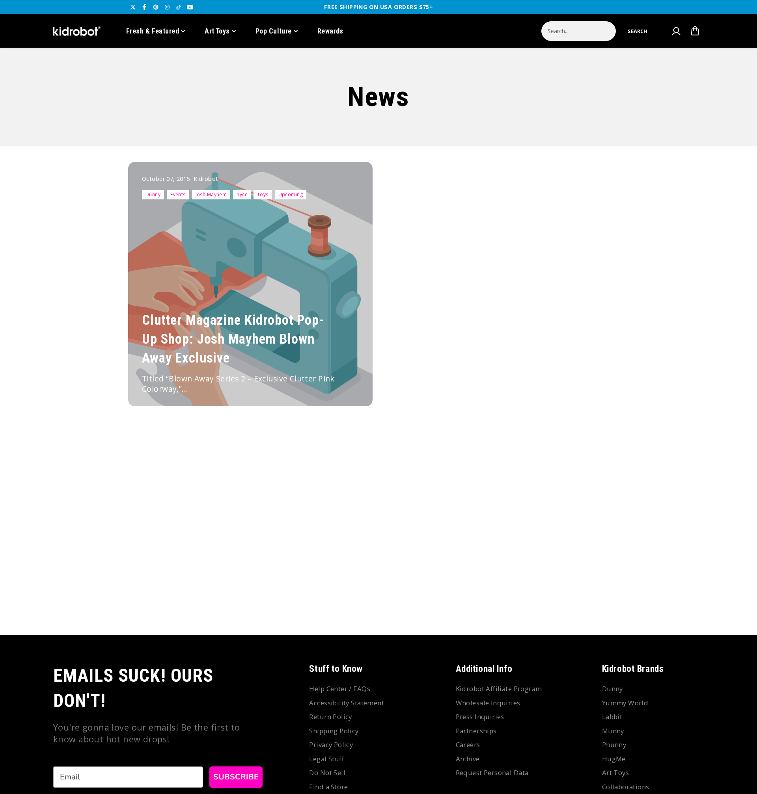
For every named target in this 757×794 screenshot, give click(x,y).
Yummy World (625, 702)
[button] (637, 31)
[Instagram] (167, 7)
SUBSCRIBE (236, 777)
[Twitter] (133, 7)
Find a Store (328, 786)
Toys (262, 194)
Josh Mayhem (211, 194)
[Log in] (675, 31)
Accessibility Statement (346, 702)
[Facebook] (144, 7)
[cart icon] (695, 31)
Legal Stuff (326, 758)
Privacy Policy (331, 744)
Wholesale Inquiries (488, 702)
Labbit (612, 716)
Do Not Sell (327, 772)
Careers (468, 744)
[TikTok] (178, 7)
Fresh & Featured (152, 31)
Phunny (614, 744)
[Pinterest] (155, 7)
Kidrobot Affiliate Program (499, 688)
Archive (468, 758)
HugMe (614, 758)
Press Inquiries (480, 716)
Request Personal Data (492, 772)
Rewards (330, 31)
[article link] (349, 385)
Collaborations (625, 786)
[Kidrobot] (77, 31)
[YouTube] (190, 7)
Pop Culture (273, 31)
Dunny (152, 194)
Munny (613, 730)
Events (178, 194)
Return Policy (330, 716)
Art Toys (217, 31)
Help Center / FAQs (339, 688)
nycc (242, 194)
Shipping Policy (333, 730)
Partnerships (476, 730)
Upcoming (290, 194)
